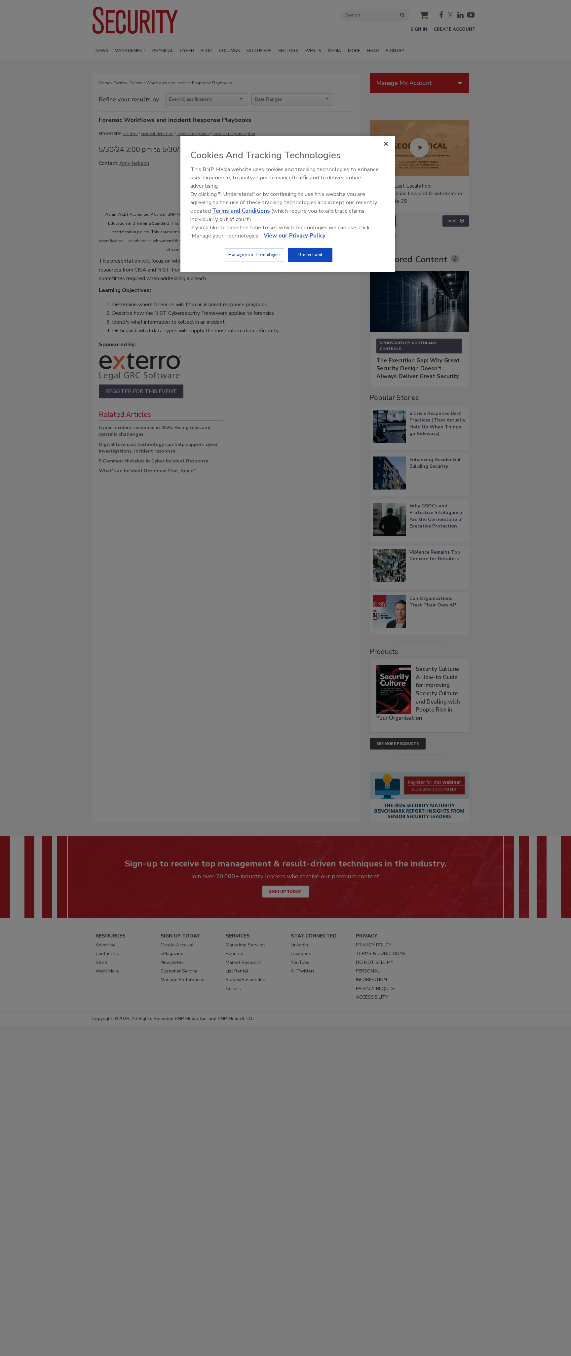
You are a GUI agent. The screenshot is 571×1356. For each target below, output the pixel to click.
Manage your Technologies (254, 254)
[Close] (386, 143)
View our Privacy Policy (294, 235)
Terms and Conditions (241, 211)
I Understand (310, 254)
